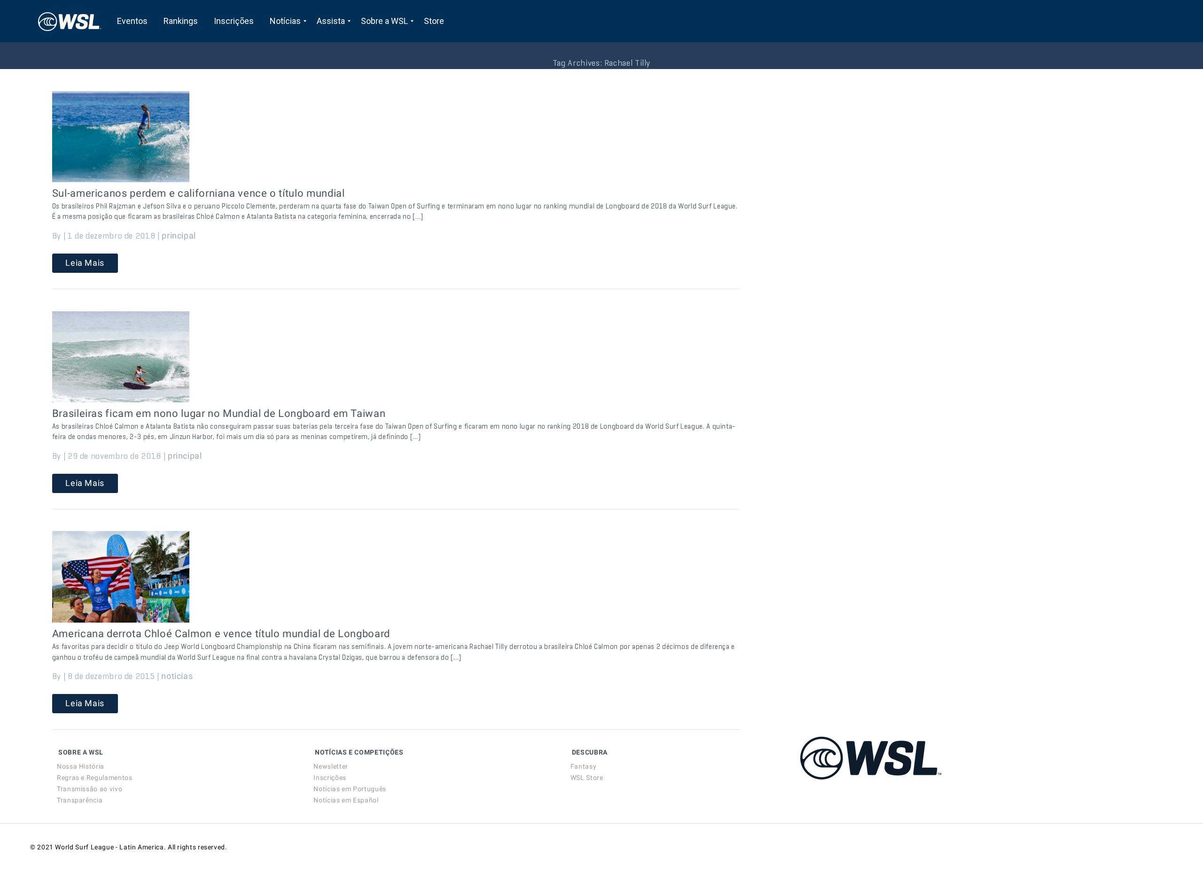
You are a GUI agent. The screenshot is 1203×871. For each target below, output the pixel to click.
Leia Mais (84, 263)
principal (179, 235)
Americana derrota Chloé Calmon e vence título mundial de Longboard (221, 634)
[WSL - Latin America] (69, 21)
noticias (177, 676)
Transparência (79, 800)
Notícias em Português (349, 789)
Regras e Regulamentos (94, 777)
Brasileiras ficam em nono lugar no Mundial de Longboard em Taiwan (219, 413)
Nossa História (80, 766)
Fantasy (583, 766)
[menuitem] (132, 21)
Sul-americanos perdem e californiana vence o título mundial (198, 193)
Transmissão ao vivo (89, 789)
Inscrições (329, 777)
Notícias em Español (345, 800)
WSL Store (586, 777)
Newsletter (330, 766)
